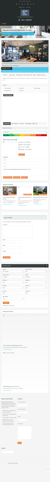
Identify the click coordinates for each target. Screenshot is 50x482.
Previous (2, 51)
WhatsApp (29, 123)
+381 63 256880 (26, 144)
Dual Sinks (21, 88)
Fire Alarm (21, 90)
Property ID (27, 291)
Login (29, 7)
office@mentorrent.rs (26, 1)
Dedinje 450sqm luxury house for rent (11, 386)
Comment (5, 224)
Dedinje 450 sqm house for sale (40, 197)
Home (4, 33)
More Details (10, 202)
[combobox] (14, 271)
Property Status (28, 269)
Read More (25, 347)
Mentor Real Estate (14, 463)
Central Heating (7, 88)
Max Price (27, 285)
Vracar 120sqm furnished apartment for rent (12, 345)
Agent (26, 274)
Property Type (6, 274)
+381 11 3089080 (26, 20)
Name (4, 239)
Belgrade (9, 33)
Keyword (4, 291)
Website (4, 251)
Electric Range (37, 88)
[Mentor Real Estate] (25, 13)
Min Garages (5, 296)
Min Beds (5, 280)
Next (41, 51)
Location (4, 269)
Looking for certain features (9, 305)
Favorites (23, 7)
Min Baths (27, 280)
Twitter (22, 123)
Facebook (16, 123)
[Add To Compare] (2, 41)
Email (36, 123)
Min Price (5, 285)
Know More (22, 154)
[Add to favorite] (4, 41)
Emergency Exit (7, 90)
